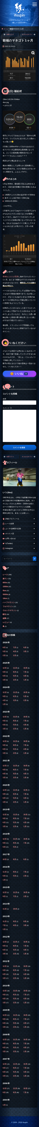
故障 (4, 618)
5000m (5, 594)
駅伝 (4, 614)
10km (5, 598)
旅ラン (5, 578)
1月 (14, 655)
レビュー (6, 622)
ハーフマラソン (9, 602)
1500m (5, 586)
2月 (4, 655)
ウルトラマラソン (10, 610)
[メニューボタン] (34, 4)
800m (5, 582)
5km (4, 590)
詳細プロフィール (12, 519)
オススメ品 (9, 533)
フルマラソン (8, 606)
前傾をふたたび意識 (10, 276)
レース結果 (9, 524)
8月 (4, 647)
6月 (25, 647)
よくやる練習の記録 (13, 528)
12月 (5, 668)
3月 (25, 651)
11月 (15, 668)
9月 (4, 672)
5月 (4, 651)
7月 (14, 647)
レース (5, 574)
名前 (4, 399)
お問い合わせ (10, 538)
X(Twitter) (9, 543)
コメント (7, 408)
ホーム (6, 29)
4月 (14, 651)
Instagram (9, 548)
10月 (26, 668)
